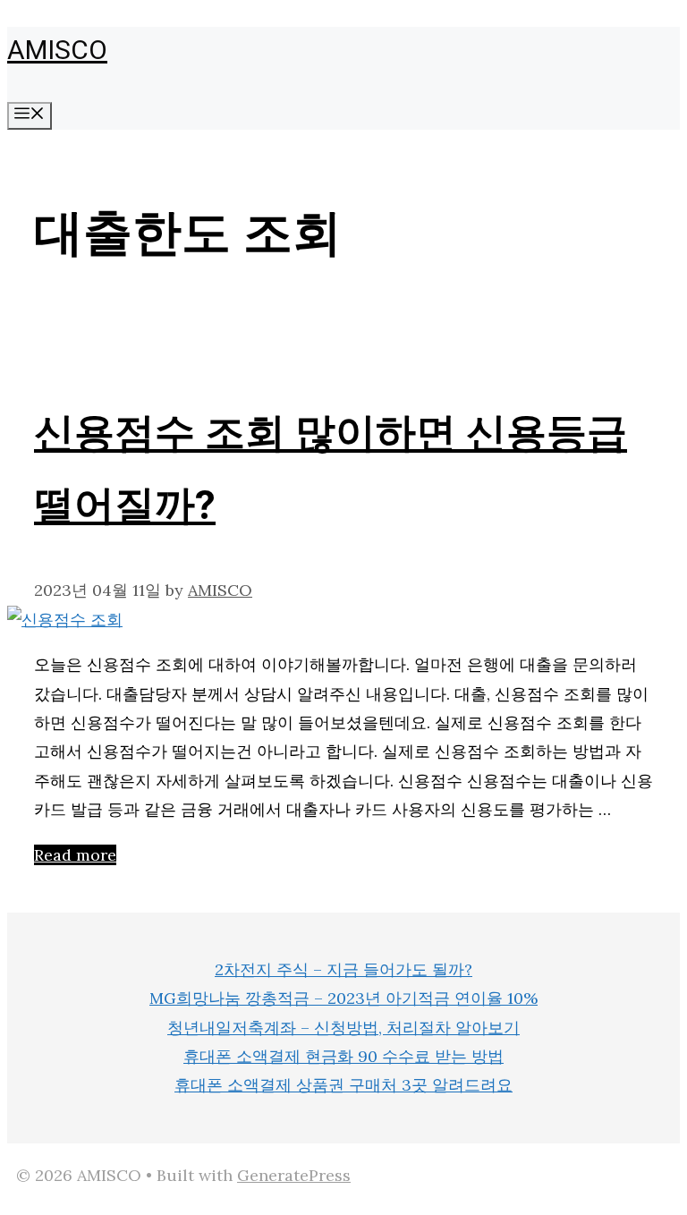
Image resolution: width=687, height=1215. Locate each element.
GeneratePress (294, 1175)
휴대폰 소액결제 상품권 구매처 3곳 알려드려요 (343, 1085)
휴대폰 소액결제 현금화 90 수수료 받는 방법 (343, 1056)
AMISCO (57, 51)
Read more (75, 855)
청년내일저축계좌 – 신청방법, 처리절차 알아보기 (343, 1027)
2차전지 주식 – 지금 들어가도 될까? (343, 969)
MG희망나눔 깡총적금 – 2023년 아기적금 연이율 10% (343, 998)
